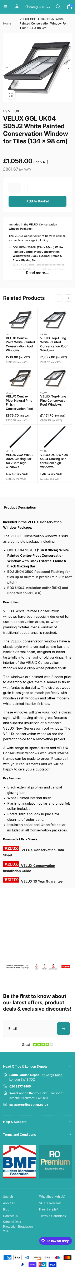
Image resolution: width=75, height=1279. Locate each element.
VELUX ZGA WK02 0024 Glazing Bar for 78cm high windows (19, 461)
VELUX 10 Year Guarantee (41, 881)
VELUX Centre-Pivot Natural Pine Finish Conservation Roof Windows (19, 404)
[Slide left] (6, 67)
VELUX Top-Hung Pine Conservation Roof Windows (53, 400)
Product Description (20, 507)
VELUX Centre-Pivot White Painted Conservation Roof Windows (20, 344)
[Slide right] (68, 67)
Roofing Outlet (32, 1272)
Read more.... (37, 273)
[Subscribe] (63, 1028)
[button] (5, 6)
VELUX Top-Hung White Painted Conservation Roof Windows (54, 344)
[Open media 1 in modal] (37, 67)
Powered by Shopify (47, 1272)
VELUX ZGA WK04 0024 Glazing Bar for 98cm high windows (54, 461)
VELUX (11, 111)
